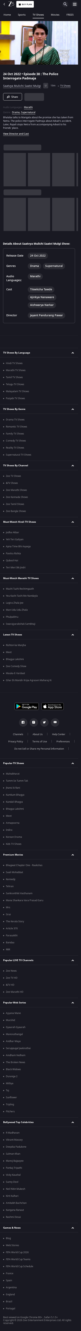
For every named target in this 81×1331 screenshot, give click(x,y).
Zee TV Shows (13, 476)
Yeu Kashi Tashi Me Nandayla (22, 596)
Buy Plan (27, 4)
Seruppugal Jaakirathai (18, 1048)
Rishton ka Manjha (16, 645)
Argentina (11, 1287)
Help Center (58, 734)
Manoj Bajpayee (15, 1161)
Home (7, 15)
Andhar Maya (13, 1041)
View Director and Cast (16, 134)
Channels (18, 734)
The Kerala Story (15, 921)
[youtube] (55, 722)
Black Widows (13, 1069)
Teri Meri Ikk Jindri (16, 567)
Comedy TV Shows (16, 440)
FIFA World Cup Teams (18, 1259)
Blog (8, 1238)
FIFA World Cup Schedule (19, 1266)
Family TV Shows (15, 433)
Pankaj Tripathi (14, 1168)
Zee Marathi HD (14, 992)
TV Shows (38, 15)
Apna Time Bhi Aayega (18, 546)
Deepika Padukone (16, 1147)
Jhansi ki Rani (13, 788)
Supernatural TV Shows (18, 455)
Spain (9, 1280)
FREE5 (70, 15)
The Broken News (15, 1062)
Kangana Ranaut (15, 1210)
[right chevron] (8, 169)
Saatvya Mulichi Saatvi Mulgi (22, 86)
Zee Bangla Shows (16, 511)
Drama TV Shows (15, 419)
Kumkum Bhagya (15, 795)
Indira (9, 830)
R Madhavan (12, 1133)
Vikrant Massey (14, 1140)
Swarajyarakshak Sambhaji (20, 624)
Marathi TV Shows (16, 370)
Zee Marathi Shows (16, 490)
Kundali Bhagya (14, 802)
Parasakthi (11, 935)
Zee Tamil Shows (15, 504)
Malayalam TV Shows (17, 391)
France (9, 1273)
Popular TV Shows (13, 763)
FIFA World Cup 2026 (17, 1252)
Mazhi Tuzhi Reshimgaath (20, 589)
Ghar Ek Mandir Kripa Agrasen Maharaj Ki (29, 680)
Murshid (10, 1020)
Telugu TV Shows (15, 384)
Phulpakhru (12, 617)
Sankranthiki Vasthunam (19, 893)
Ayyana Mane (13, 1013)
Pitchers (10, 1111)
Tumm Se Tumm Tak (17, 781)
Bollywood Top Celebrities (18, 1122)
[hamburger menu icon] (75, 4)
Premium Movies (13, 855)
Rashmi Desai (13, 1217)
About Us (38, 734)
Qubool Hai (12, 560)
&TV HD (10, 985)
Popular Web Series (14, 1002)
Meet (9, 652)
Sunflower (11, 1097)
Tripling (10, 1104)
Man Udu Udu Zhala (17, 610)
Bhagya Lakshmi (15, 659)
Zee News (11, 971)
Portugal (10, 1308)
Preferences (63, 741)
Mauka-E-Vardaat (15, 673)
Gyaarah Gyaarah (15, 1027)
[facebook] (23, 722)
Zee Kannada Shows (17, 497)
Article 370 (12, 928)
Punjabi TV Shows (15, 398)
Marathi (28, 107)
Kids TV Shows (13, 844)
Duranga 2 (11, 1076)
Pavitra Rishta (13, 553)
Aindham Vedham (15, 1055)
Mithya (9, 1083)
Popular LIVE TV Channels (18, 960)
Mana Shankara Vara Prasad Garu (24, 900)
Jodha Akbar (12, 532)
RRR (8, 949)
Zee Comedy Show (16, 666)
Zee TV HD (11, 978)
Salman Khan (13, 1154)
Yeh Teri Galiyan (14, 539)
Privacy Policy (15, 741)
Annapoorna (12, 823)
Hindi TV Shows (14, 363)
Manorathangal (14, 1034)
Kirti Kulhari (12, 1196)
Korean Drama (14, 837)
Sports (22, 15)
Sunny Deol (12, 1182)
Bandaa (10, 942)
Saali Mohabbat (14, 872)
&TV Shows (12, 483)
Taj (7, 1090)
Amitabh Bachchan (16, 1203)
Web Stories (12, 1245)
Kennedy (10, 879)
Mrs (8, 907)
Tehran (10, 886)
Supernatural (28, 112)
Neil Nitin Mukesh (15, 1189)
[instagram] (34, 722)
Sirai (8, 914)
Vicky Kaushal (13, 1175)
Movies (55, 15)
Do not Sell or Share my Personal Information (39, 749)
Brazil (9, 1301)
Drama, (16, 112)
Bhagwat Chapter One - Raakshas (24, 865)
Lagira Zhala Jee (14, 603)
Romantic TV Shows (16, 426)
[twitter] (44, 722)
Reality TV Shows (15, 448)
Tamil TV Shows (14, 377)
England (10, 1294)
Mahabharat (12, 774)
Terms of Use (39, 741)
